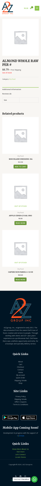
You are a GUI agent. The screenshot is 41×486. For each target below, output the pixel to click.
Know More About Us (20, 449)
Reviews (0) (6, 94)
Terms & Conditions (20, 404)
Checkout (20, 367)
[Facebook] (20, 476)
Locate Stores (20, 457)
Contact (21, 369)
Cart (20, 364)
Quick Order (20, 377)
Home (20, 372)
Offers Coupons (21, 402)
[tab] (20, 89)
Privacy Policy (20, 396)
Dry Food (12, 79)
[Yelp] (16, 476)
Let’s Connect (20, 454)
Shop (20, 383)
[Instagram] (25, 476)
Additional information (11, 89)
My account (20, 375)
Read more (20, 223)
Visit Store (20, 451)
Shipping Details (20, 380)
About (20, 361)
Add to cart (20, 166)
